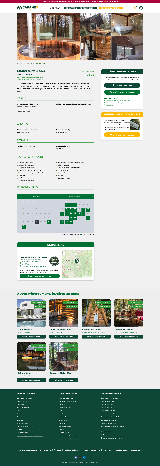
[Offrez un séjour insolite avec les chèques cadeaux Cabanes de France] (80, 233)
